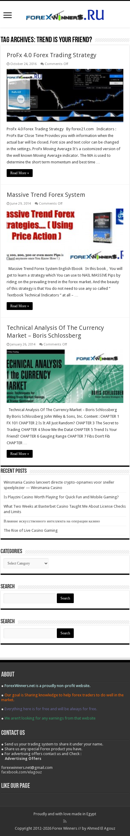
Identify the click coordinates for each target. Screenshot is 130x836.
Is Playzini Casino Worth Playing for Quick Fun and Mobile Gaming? (61, 497)
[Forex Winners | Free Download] (65, 14)
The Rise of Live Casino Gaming (31, 530)
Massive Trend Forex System (46, 194)
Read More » (19, 173)
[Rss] (65, 821)
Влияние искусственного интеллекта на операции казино (52, 521)
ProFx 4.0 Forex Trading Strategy (51, 55)
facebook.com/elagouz (21, 772)
